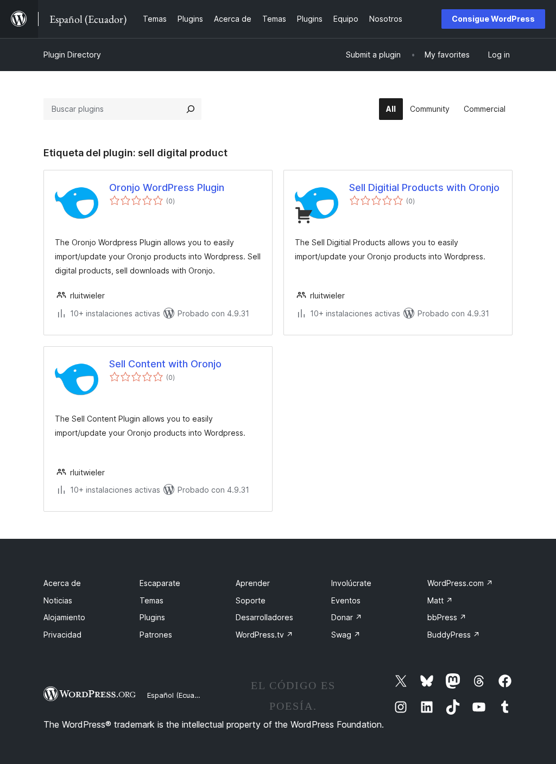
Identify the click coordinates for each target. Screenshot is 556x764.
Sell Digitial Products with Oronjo (424, 187)
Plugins (152, 617)
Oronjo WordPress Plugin (166, 187)
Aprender (253, 583)
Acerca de (62, 583)
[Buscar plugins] (190, 109)
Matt (440, 600)
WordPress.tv (264, 634)
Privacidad (62, 634)
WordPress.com (460, 583)
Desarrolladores (264, 617)
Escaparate (160, 583)
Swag (346, 634)
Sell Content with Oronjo (165, 364)
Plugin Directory (72, 54)
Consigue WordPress (493, 18)
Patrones (156, 634)
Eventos (346, 600)
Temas (151, 600)
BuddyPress (453, 634)
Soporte (251, 600)
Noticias (57, 600)
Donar (346, 617)
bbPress (446, 617)
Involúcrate (351, 583)
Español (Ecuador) (177, 695)
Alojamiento (64, 617)
